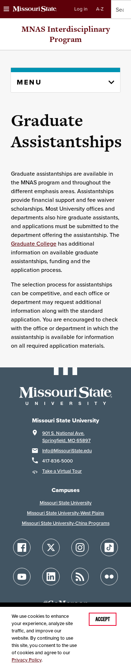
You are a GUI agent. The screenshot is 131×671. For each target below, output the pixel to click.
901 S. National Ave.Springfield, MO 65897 (66, 437)
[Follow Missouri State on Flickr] (109, 576)
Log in (80, 8)
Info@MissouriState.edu (67, 450)
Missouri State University (66, 502)
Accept (102, 619)
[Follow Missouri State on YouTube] (22, 576)
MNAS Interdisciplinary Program (65, 34)
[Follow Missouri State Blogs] (80, 576)
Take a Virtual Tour (62, 471)
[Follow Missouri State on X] (51, 547)
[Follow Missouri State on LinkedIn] (51, 576)
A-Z (100, 8)
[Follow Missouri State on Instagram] (80, 547)
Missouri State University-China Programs (66, 523)
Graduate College (33, 243)
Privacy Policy (26, 659)
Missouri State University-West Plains (65, 513)
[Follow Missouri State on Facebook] (22, 547)
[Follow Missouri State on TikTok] (109, 547)
